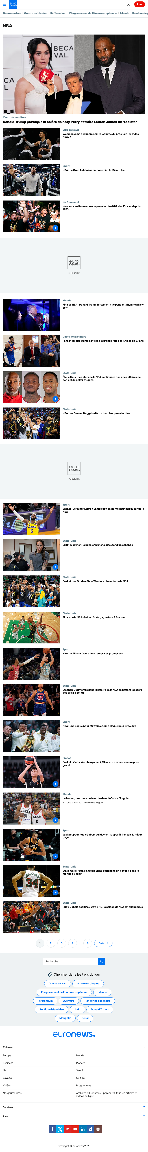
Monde (67, 300)
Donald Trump (99, 1009)
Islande (124, 13)
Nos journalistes (12, 1092)
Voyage (7, 1077)
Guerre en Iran (12, 13)
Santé (79, 1070)
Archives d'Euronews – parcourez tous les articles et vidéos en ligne (106, 1094)
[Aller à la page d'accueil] (13, 4)
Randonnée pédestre (97, 1000)
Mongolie (65, 1017)
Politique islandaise (52, 1009)
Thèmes (7, 1047)
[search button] (101, 961)
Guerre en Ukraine (35, 13)
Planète (80, 1062)
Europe (7, 1055)
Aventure (68, 1000)
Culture (80, 1077)
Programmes (83, 1085)
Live (139, 4)
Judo (77, 1009)
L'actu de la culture (15, 117)
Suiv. (102, 943)
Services (8, 1107)
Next (6, 1070)
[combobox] (74, 961)
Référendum (58, 13)
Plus (5, 1116)
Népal (85, 1017)
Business (8, 1062)
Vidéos (7, 1085)
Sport (66, 165)
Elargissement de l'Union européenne (93, 13)
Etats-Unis (69, 372)
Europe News (71, 129)
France (67, 758)
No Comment (71, 202)
